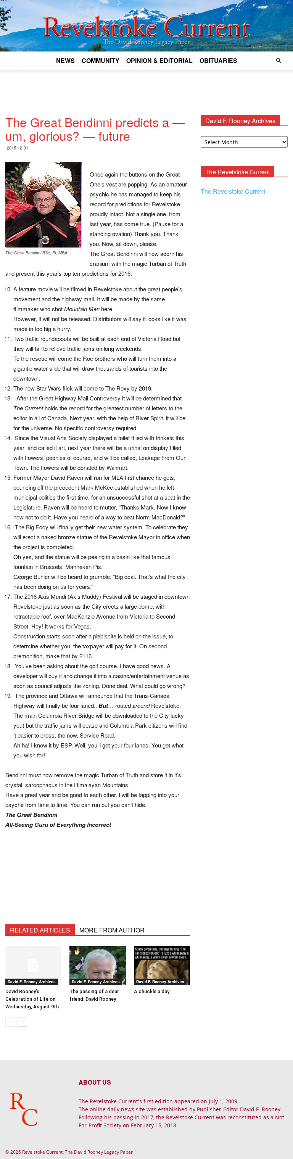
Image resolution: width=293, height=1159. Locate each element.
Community (100, 60)
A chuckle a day (151, 991)
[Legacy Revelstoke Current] (146, 25)
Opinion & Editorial (159, 60)
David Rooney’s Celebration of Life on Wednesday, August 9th (32, 999)
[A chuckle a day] (162, 965)
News (65, 60)
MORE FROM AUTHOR (112, 930)
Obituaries (218, 60)
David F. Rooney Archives (32, 981)
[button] (278, 60)
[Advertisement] (146, 86)
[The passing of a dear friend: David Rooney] (97, 965)
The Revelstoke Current (233, 191)
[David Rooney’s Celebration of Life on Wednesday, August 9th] (33, 965)
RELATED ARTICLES (40, 930)
